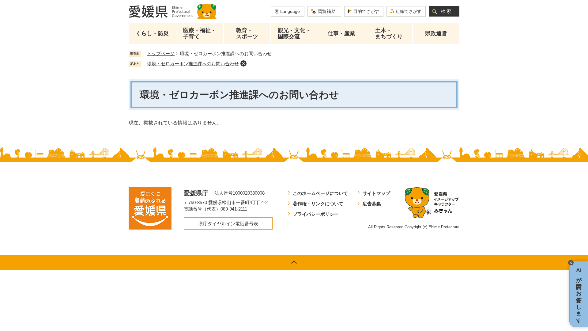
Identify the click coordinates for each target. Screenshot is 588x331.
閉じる (571, 262)
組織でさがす (408, 11)
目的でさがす (366, 11)
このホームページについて (320, 193)
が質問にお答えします (579, 294)
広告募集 (372, 203)
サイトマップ (376, 193)
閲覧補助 (327, 11)
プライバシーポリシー (316, 214)
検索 (446, 11)
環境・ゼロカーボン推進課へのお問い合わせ (193, 63)
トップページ (161, 53)
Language (290, 11)
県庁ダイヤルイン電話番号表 (228, 223)
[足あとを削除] (243, 63)
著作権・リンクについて (318, 203)
